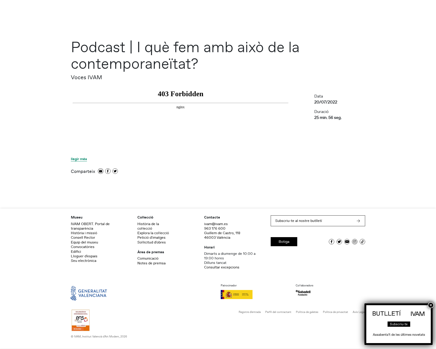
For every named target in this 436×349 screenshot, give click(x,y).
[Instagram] (354, 241)
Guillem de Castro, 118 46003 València (222, 235)
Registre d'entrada (250, 312)
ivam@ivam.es (216, 224)
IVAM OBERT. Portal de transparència (90, 226)
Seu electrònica (83, 260)
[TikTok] (362, 241)
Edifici (76, 251)
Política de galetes (307, 312)
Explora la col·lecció (153, 233)
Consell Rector (83, 237)
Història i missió (84, 233)
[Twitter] (115, 171)
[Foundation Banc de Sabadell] (303, 293)
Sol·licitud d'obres (151, 242)
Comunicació (148, 258)
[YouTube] (347, 241)
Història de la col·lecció (148, 226)
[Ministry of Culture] (255, 294)
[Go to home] (82, 293)
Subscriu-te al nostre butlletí (298, 221)
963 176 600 (214, 228)
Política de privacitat (335, 312)
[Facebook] (107, 171)
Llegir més (79, 159)
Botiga (284, 241)
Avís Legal (359, 312)
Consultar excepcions (221, 267)
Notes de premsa (151, 263)
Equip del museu (84, 242)
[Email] (100, 171)
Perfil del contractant (278, 312)
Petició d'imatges (151, 237)
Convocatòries (82, 247)
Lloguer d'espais (84, 256)
